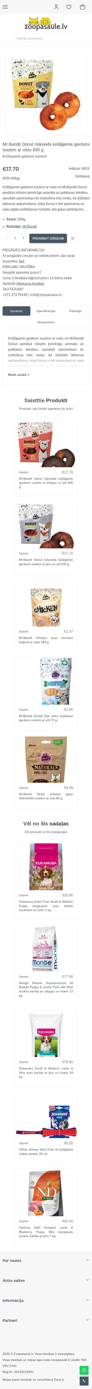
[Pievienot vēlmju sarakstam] (72, 238)
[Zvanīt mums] (84, 1381)
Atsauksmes (46, 322)
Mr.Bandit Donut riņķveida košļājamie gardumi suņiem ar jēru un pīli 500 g (46, 562)
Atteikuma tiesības (30, 283)
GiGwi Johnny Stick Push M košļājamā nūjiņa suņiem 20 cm (46, 1151)
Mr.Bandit (29, 226)
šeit (21, 261)
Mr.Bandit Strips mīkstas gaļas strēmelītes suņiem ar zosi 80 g (46, 796)
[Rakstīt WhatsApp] (84, 1370)
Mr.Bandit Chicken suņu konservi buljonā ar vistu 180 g (46, 640)
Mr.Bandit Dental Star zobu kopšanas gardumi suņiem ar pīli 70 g (46, 718)
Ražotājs (75, 311)
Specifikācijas (45, 311)
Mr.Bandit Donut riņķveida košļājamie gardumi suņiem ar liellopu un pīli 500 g (46, 483)
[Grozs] (84, 7)
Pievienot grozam (48, 238)
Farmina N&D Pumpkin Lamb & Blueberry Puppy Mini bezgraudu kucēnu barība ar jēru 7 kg (46, 1232)
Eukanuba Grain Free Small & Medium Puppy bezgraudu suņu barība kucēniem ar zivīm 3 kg (46, 906)
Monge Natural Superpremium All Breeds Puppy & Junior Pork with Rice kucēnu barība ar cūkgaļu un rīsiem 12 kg (46, 989)
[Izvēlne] (7, 7)
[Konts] (58, 7)
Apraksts (16, 311)
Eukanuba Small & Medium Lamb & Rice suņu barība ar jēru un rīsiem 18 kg (46, 1072)
